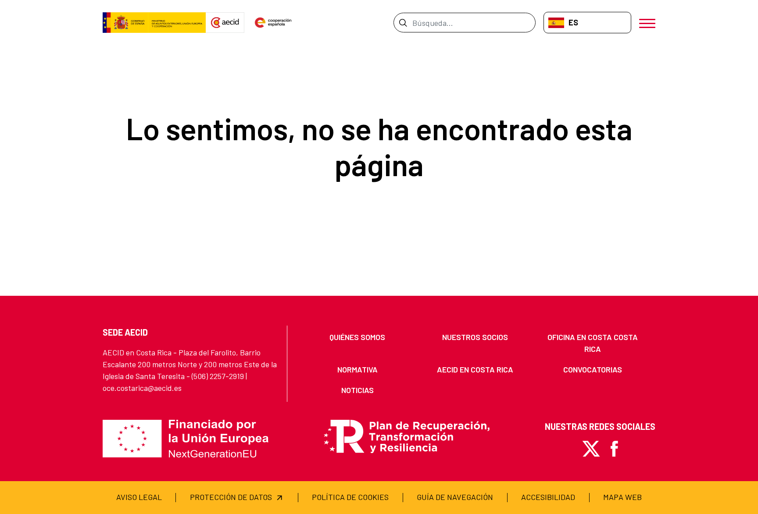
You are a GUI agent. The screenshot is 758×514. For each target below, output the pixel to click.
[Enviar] (402, 22)
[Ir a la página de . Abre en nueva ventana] (225, 22)
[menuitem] (357, 337)
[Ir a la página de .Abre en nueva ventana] (154, 22)
